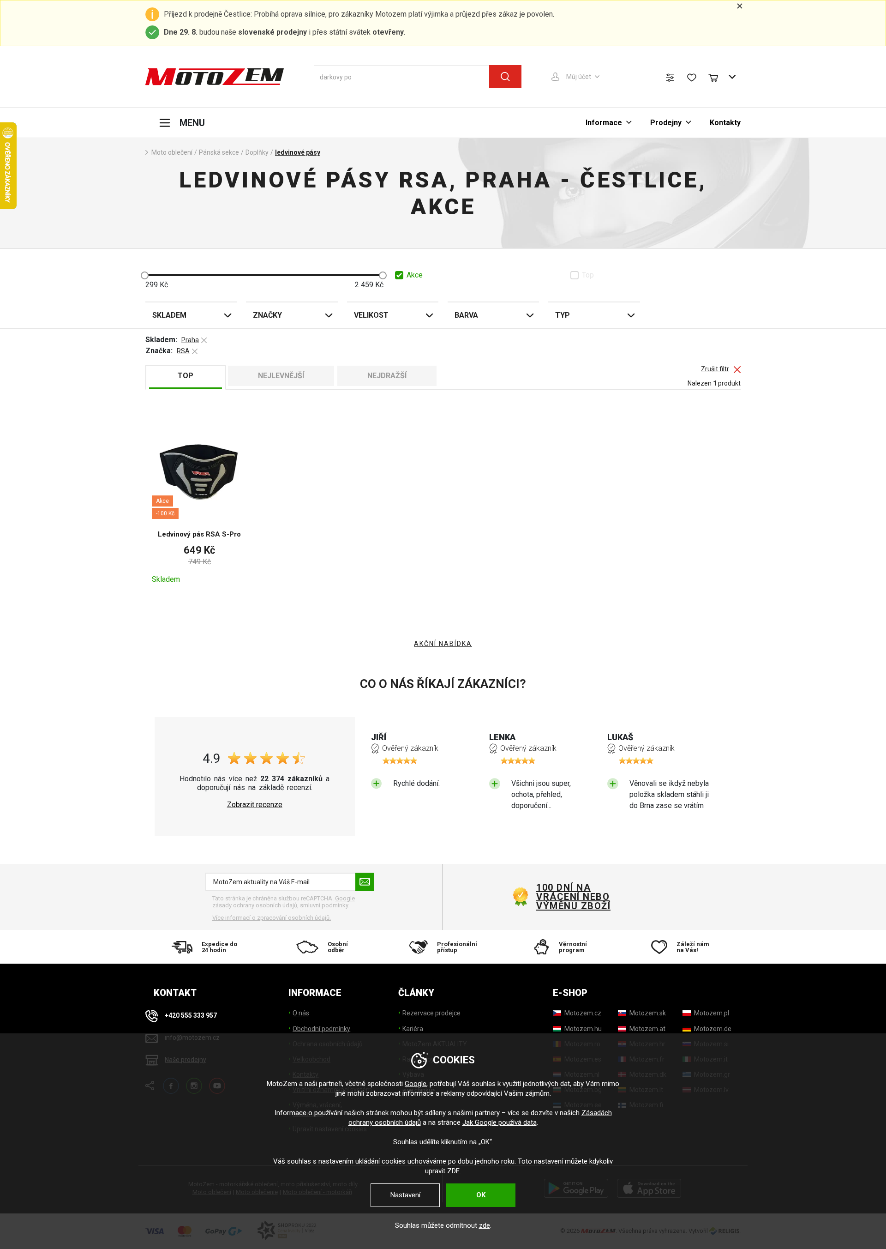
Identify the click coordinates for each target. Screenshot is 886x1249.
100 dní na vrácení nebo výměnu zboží (573, 897)
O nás (301, 1013)
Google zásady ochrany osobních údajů (283, 902)
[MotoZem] (214, 76)
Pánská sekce (219, 152)
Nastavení (405, 1195)
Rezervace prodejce (431, 1013)
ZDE (453, 1171)
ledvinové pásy (297, 152)
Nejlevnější (281, 375)
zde (484, 1225)
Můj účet (578, 76)
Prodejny (666, 122)
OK (480, 1195)
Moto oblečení (171, 152)
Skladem (169, 315)
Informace (604, 122)
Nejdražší (387, 375)
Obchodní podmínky (321, 1028)
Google (415, 1084)
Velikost (371, 315)
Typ (562, 315)
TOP (185, 375)
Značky (267, 315)
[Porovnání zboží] (670, 77)
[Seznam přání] (691, 77)
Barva (466, 315)
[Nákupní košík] (717, 76)
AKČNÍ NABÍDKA (443, 643)
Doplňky (257, 152)
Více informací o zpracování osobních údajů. (271, 917)
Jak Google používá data (499, 1122)
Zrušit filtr (715, 369)
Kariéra (412, 1028)
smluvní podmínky (324, 905)
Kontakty (725, 122)
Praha (190, 340)
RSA (183, 351)
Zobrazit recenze (254, 805)
